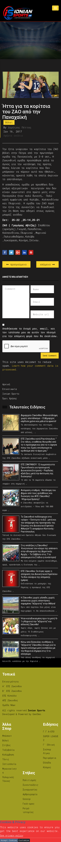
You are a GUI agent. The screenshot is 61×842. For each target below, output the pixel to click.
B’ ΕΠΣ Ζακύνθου (12, 690)
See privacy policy (11, 835)
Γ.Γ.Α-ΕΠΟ (48, 731)
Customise (24, 840)
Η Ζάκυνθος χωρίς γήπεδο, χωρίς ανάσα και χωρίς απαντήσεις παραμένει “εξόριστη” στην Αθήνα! (38, 600)
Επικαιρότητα (10, 681)
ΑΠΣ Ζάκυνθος (10, 700)
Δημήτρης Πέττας (19, 127)
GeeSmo (37, 714)
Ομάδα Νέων (8, 705)
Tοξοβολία (8, 749)
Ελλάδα (47, 762)
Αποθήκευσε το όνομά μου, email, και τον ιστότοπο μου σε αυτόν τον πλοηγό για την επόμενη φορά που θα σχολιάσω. (30, 332)
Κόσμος (47, 767)
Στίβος (6, 745)
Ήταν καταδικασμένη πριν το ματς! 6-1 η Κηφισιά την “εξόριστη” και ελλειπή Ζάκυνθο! (39, 621)
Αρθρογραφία (30, 794)
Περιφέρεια (49, 757)
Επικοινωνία (9, 389)
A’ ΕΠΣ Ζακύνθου (12, 686)
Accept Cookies (9, 840)
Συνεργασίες (30, 789)
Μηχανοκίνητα (9, 770)
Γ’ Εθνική (49, 744)
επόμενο (46, 264)
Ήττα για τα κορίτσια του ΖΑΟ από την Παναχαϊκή (26, 111)
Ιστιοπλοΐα (9, 764)
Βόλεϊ (9, 122)
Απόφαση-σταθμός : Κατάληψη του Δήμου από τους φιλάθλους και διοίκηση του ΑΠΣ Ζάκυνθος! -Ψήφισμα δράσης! (38, 494)
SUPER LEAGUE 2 (50, 738)
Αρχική (6, 384)
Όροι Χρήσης (9, 398)
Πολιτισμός (29, 780)
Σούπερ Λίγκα (47, 751)
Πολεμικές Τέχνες (8, 779)
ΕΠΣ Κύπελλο (9, 695)
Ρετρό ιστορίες (28, 810)
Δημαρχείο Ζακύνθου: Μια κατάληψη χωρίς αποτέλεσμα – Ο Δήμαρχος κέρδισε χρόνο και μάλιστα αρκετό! (39, 418)
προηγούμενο (18, 264)
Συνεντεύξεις (30, 784)
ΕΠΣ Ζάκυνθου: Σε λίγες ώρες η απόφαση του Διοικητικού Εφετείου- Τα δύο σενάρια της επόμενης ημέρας (39, 575)
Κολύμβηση (8, 754)
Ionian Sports (10, 393)
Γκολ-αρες (28, 803)
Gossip (26, 798)
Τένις (5, 759)
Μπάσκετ (7, 735)
